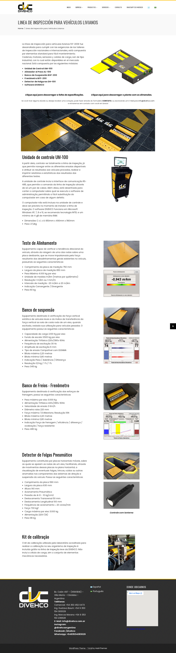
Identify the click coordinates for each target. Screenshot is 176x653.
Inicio (69, 7)
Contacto (118, 7)
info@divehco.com (146, 101)
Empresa (78, 7)
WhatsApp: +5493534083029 (70, 634)
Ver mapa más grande (136, 629)
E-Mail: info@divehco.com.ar (69, 621)
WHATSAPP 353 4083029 (135, 7)
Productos (92, 7)
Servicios (105, 7)
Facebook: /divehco (64, 631)
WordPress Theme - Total (80, 648)
